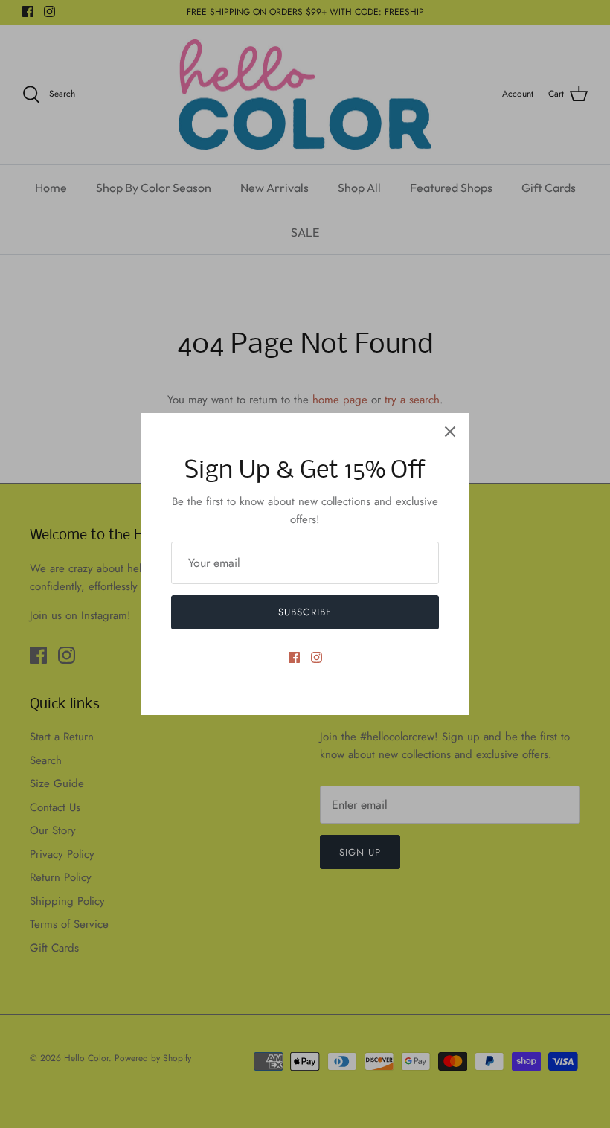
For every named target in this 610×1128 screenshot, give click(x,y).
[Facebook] (294, 657)
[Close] (450, 431)
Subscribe (304, 612)
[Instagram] (316, 657)
